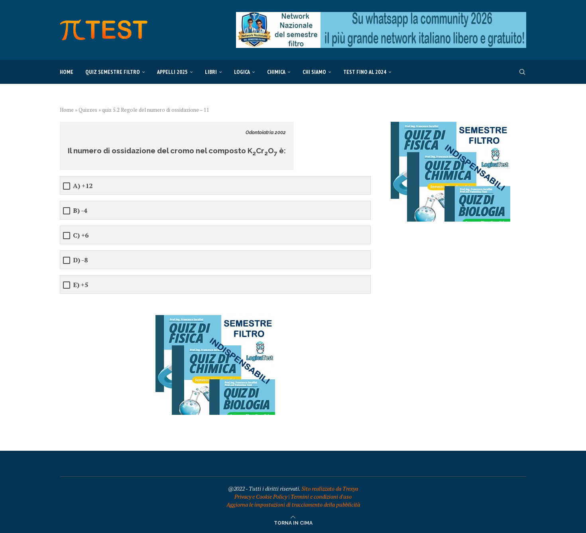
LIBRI (211, 71)
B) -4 (80, 210)
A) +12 (82, 186)
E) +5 (80, 285)
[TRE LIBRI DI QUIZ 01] (215, 319)
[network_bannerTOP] (381, 16)
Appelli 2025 (172, 71)
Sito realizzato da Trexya (329, 488)
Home (66, 71)
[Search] (522, 71)
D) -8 (80, 260)
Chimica (276, 71)
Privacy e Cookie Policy (260, 496)
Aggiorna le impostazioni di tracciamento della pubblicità (293, 504)
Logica (242, 71)
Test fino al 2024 (364, 71)
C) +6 (80, 235)
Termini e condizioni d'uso (321, 496)
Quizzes (88, 109)
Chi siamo (314, 71)
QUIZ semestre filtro (112, 71)
